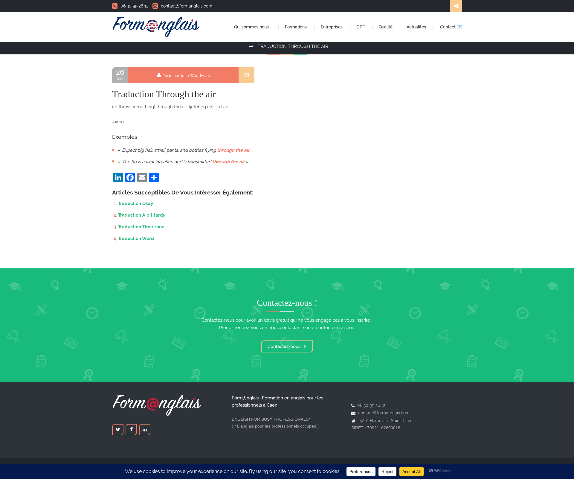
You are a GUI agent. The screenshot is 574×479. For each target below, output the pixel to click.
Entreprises (332, 27)
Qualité (386, 27)
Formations (296, 27)
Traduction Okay (135, 203)
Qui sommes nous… (253, 27)
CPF (361, 27)
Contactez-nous (285, 346)
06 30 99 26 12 (134, 6)
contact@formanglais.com (186, 6)
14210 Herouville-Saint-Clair (385, 420)
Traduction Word (136, 238)
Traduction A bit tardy (141, 215)
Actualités (417, 27)
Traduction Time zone (141, 226)
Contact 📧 (451, 27)
